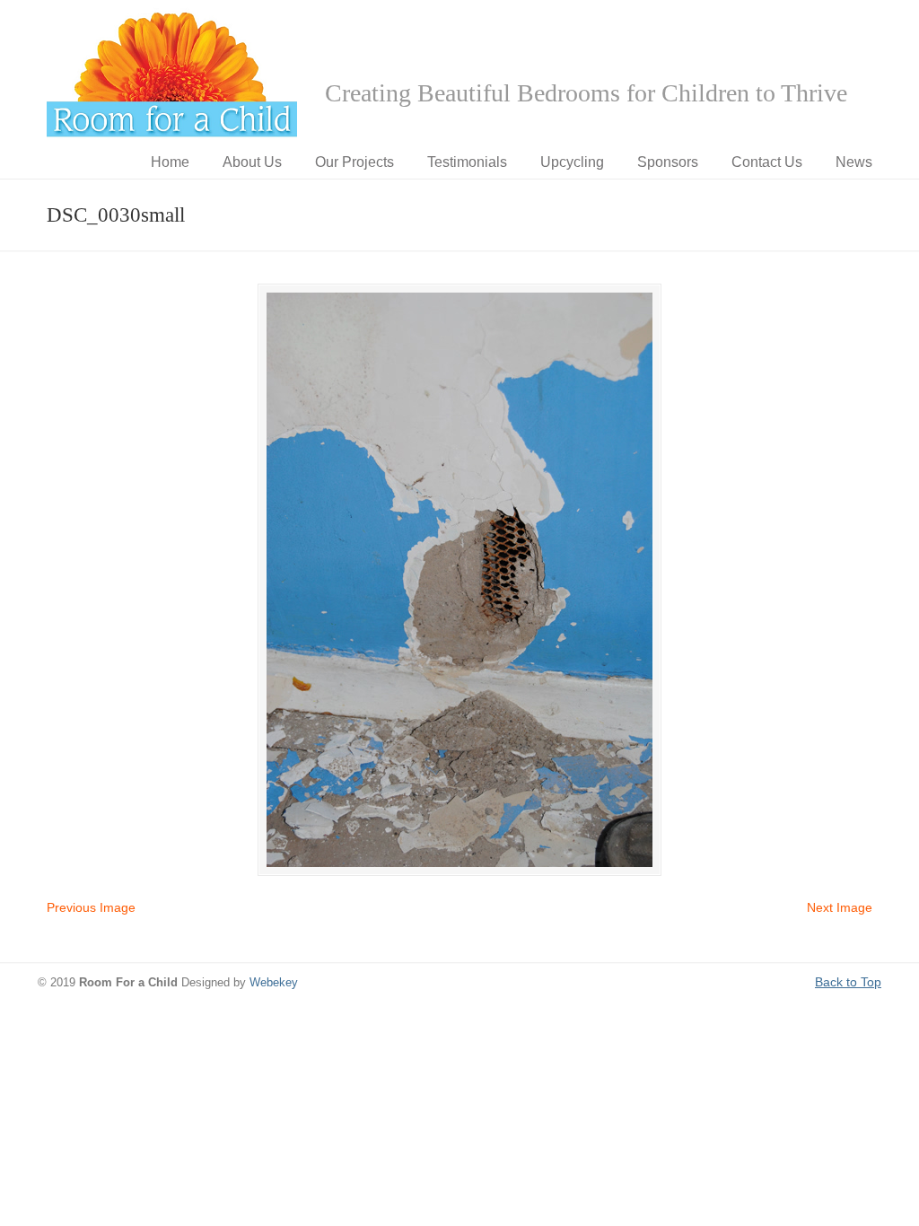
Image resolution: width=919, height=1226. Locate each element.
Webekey (273, 982)
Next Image (839, 907)
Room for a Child (172, 72)
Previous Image (91, 907)
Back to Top (848, 982)
